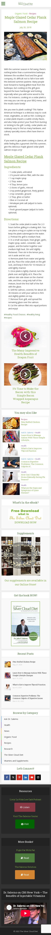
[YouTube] (32, 777)
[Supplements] (20, 555)
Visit (26, 824)
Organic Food (21, 13)
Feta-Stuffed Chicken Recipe (30, 423)
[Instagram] (38, 777)
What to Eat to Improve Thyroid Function (31, 449)
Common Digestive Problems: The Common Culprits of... (32, 464)
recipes (8, 317)
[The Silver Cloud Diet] (25, 3)
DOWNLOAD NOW (26, 522)
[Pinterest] (19, 777)
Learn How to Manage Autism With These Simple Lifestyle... (33, 437)
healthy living (34, 314)
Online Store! (28, 584)
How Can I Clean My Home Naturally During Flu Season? (33, 477)
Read (26, 857)
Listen (26, 807)
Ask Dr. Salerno (27, 432)
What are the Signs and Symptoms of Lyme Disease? (31, 490)
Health (37, 432)
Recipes (32, 13)
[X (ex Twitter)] (13, 777)
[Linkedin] (25, 777)
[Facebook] (7, 777)
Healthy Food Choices (15, 314)
